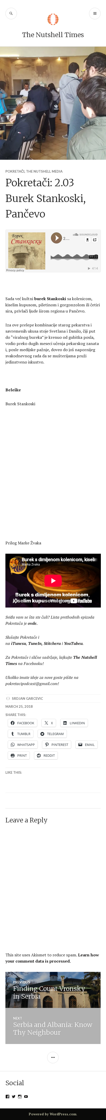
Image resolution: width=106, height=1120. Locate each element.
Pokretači (14, 171)
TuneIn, (35, 643)
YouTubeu (73, 643)
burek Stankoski (50, 298)
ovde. (33, 623)
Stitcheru (52, 643)
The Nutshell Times (53, 35)
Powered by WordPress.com (52, 1114)
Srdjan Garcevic (27, 698)
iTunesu (18, 643)
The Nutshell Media (44, 171)
